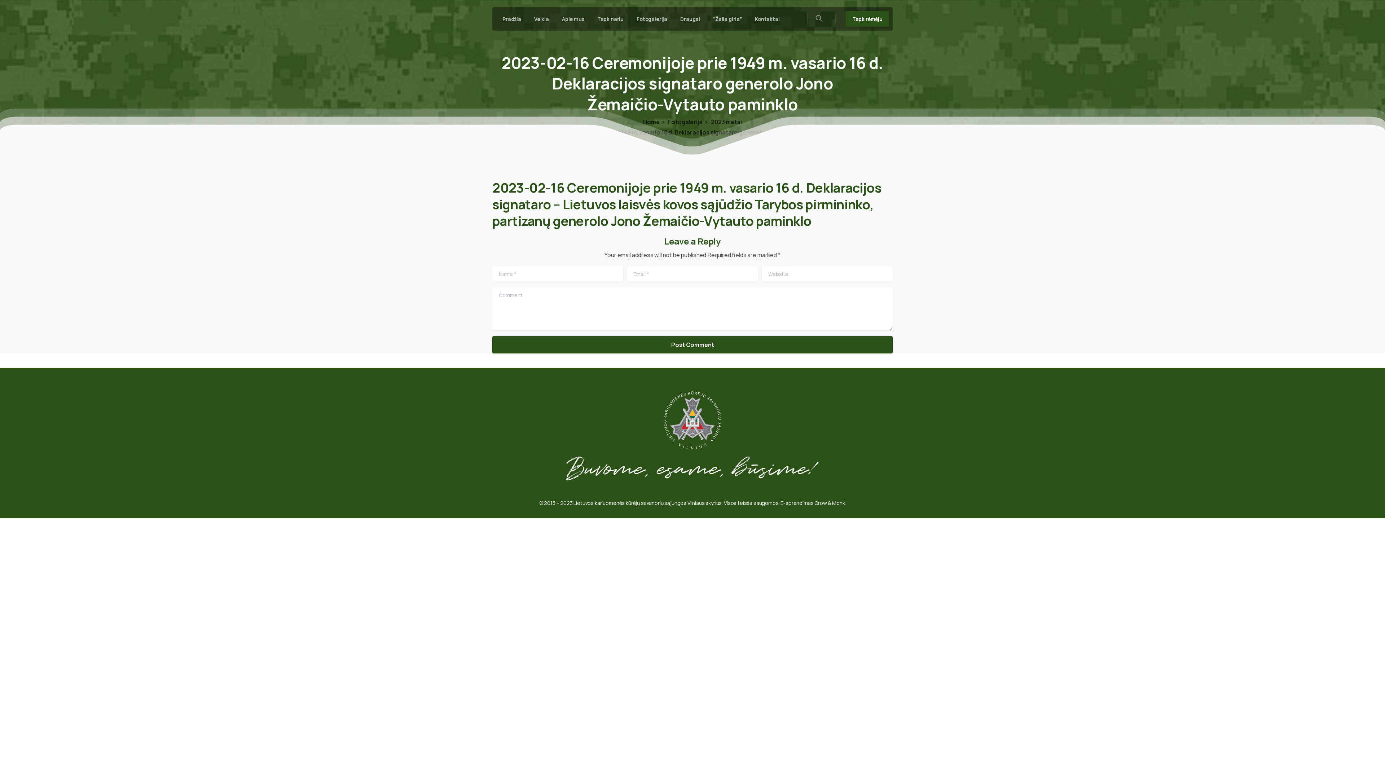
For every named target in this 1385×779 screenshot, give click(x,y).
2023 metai (726, 122)
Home (651, 122)
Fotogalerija (685, 122)
